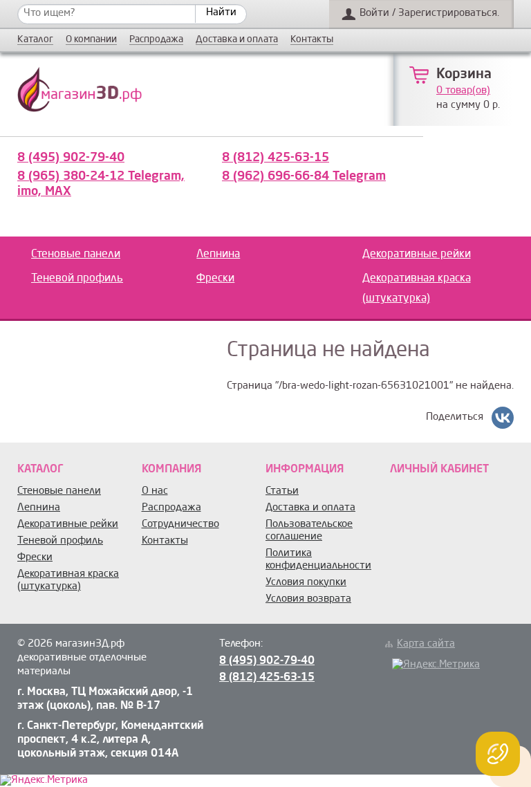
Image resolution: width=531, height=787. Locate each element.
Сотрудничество (180, 524)
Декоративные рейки (416, 254)
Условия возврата (308, 599)
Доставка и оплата (237, 39)
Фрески (215, 278)
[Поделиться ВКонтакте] (503, 418)
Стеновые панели (75, 254)
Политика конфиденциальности (318, 559)
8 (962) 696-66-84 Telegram (304, 176)
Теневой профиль (77, 278)
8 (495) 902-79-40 (70, 157)
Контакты (311, 39)
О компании (91, 39)
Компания (171, 469)
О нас (155, 491)
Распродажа (156, 39)
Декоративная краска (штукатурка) (416, 288)
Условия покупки (306, 582)
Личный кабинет (439, 469)
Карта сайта (426, 644)
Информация (305, 469)
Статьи (282, 491)
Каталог (35, 39)
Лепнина (218, 254)
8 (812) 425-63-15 (275, 157)
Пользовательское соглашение (309, 530)
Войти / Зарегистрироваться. (429, 13)
